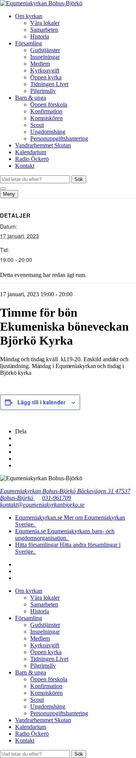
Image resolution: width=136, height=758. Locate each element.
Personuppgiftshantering (59, 138)
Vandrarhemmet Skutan (43, 145)
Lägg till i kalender (41, 402)
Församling (28, 43)
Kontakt (24, 165)
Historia (39, 36)
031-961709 (56, 498)
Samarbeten (44, 29)
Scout (37, 125)
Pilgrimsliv (43, 91)
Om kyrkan (28, 16)
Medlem (40, 63)
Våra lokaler (45, 23)
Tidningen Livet (49, 84)
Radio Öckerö (32, 159)
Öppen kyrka (46, 77)
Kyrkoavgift (44, 70)
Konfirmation (46, 111)
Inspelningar (45, 57)
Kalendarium (30, 152)
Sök (78, 179)
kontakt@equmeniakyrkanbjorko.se (42, 504)
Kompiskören (46, 118)
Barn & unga (30, 97)
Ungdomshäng (47, 131)
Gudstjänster (45, 50)
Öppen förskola (48, 104)
